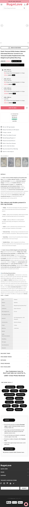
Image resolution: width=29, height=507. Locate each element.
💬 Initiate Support (9, 448)
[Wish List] (26, 107)
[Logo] (14, 4)
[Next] (27, 25)
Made (17, 498)
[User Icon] (24, 4)
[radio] (4, 162)
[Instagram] (4, 483)
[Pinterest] (7, 483)
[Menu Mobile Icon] (1, 4)
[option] (14, 25)
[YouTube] (10, 483)
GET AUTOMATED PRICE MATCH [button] (12, 64)
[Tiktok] (13, 483)
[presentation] (2, 163)
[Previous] (2, 25)
